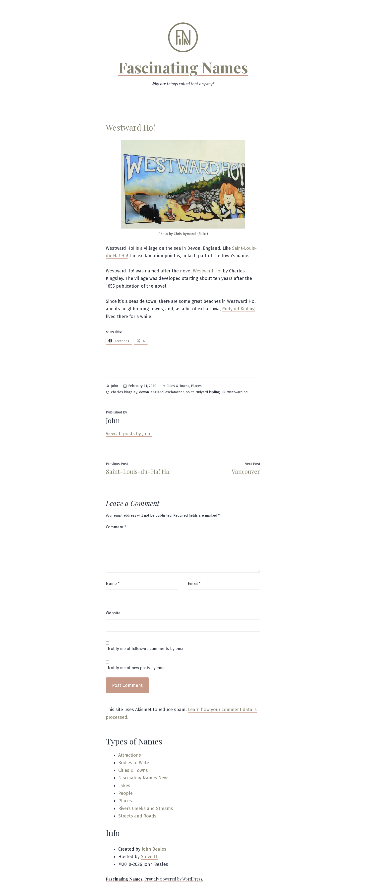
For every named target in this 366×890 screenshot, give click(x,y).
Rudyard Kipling (238, 309)
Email (194, 583)
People (125, 793)
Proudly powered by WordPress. (173, 879)
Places (196, 386)
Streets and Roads (137, 816)
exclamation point (179, 392)
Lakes (124, 785)
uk (224, 392)
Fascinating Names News (144, 778)
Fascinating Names (183, 67)
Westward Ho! (207, 271)
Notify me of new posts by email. (138, 668)
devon (144, 392)
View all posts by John (129, 433)
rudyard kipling (207, 392)
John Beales (154, 849)
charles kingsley (124, 392)
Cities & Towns (178, 386)
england (157, 392)
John (114, 386)
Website (113, 613)
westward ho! (237, 392)
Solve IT (149, 856)
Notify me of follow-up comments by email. (147, 649)
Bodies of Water (134, 762)
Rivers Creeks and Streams (145, 808)
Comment (116, 527)
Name (113, 583)
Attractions (129, 755)
